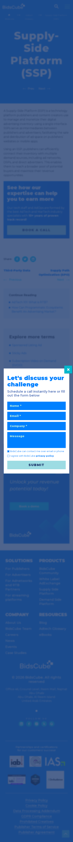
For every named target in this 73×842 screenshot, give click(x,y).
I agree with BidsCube (32, 455)
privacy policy (45, 455)
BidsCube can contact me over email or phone (37, 451)
